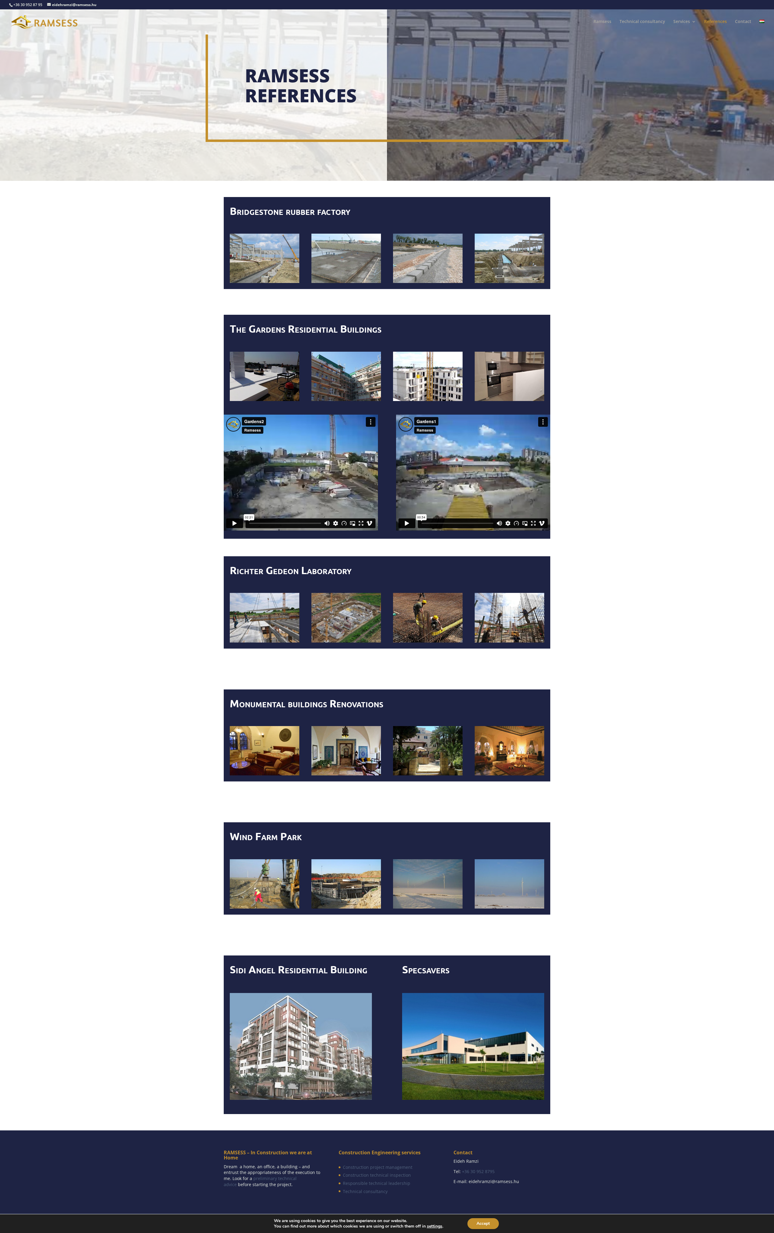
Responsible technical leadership (376, 1183)
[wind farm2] (346, 906)
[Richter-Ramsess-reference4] (428, 640)
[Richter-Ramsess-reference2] (264, 640)
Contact (743, 21)
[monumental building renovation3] (509, 773)
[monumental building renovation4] (264, 773)
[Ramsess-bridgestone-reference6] (428, 280)
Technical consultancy (642, 21)
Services (681, 21)
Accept (483, 1223)
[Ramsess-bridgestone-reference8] (346, 280)
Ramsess (602, 21)
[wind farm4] (509, 906)
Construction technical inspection (377, 1175)
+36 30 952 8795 (478, 1171)
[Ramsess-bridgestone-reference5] (509, 280)
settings (434, 1226)
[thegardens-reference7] (264, 399)
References (715, 21)
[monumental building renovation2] (428, 773)
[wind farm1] (264, 906)
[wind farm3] (428, 906)
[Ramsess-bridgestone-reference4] (264, 280)
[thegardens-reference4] (509, 399)
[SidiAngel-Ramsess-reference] (301, 1097)
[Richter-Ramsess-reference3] (346, 640)
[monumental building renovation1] (346, 773)
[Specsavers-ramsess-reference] (473, 1097)
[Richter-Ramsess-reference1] (509, 640)
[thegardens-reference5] (428, 399)
